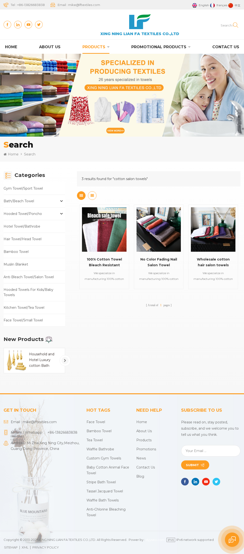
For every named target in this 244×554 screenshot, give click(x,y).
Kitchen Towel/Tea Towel (24, 307)
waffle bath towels (102, 500)
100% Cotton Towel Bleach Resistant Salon (104, 262)
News (141, 458)
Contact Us (225, 47)
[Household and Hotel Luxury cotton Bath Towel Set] (16, 360)
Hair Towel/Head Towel (22, 239)
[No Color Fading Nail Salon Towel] (159, 229)
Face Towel (95, 422)
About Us (50, 47)
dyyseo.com (155, 540)
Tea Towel (94, 440)
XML (25, 547)
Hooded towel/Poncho (23, 214)
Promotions (146, 449)
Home (11, 47)
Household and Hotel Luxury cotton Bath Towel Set (41, 360)
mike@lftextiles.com (84, 5)
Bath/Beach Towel (19, 201)
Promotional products (158, 47)
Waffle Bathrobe (100, 449)
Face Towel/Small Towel (23, 320)
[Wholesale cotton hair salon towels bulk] (213, 229)
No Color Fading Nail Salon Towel (158, 262)
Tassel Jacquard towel (104, 491)
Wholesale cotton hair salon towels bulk (213, 262)
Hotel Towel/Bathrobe (22, 226)
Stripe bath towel (101, 482)
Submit (192, 465)
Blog (140, 476)
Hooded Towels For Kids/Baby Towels (28, 292)
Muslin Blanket (16, 264)
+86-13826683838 (31, 5)
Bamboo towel (99, 431)
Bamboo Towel (16, 252)
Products (93, 47)
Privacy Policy (45, 547)
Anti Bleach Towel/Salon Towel (29, 277)
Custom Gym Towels (103, 458)
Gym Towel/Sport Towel (23, 188)
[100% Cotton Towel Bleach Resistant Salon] (104, 229)
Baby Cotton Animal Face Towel (107, 470)
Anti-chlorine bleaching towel (106, 512)
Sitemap (11, 547)
